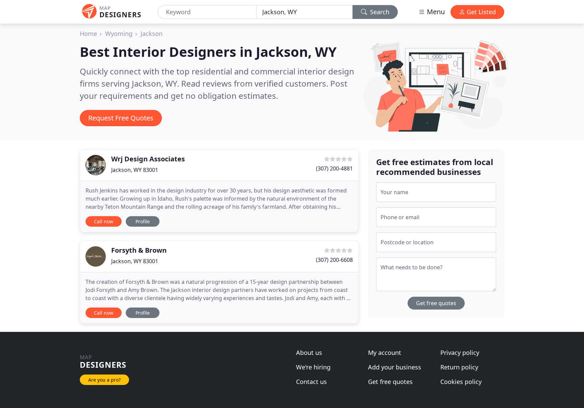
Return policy (459, 367)
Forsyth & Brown (139, 250)
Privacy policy (459, 352)
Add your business (394, 367)
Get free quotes (436, 303)
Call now (103, 221)
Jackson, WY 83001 (134, 170)
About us (309, 352)
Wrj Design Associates (148, 158)
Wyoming (118, 33)
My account (384, 352)
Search (378, 12)
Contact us (311, 382)
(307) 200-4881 (334, 168)
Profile (143, 221)
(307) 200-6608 (334, 260)
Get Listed (480, 12)
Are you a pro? (104, 380)
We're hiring (313, 367)
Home (88, 33)
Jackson (152, 33)
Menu (435, 11)
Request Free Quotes (120, 117)
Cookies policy (461, 382)
